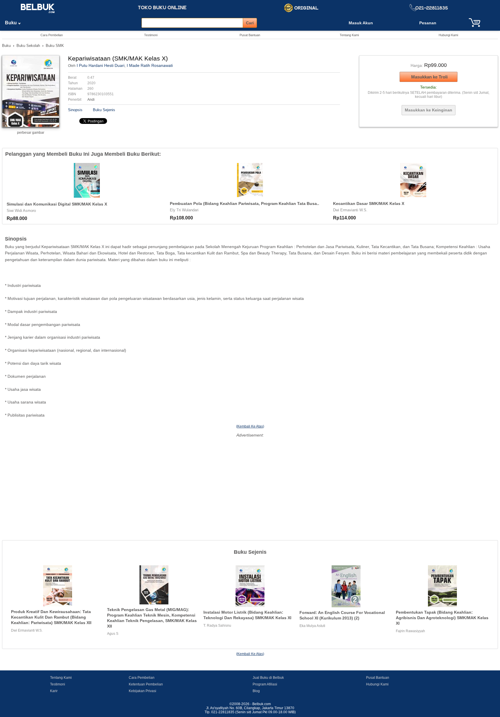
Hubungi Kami (448, 35)
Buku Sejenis (104, 110)
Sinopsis (75, 110)
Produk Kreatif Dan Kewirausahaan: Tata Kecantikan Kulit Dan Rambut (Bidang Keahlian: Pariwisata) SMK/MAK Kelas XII (51, 617)
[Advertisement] (250, 479)
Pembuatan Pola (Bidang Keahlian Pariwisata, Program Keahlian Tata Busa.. (244, 203)
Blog (256, 691)
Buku (11, 22)
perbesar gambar (30, 133)
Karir (54, 691)
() (250, 426)
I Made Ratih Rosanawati (150, 65)
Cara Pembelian (52, 35)
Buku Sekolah (28, 45)
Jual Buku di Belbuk (268, 678)
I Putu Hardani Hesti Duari (100, 65)
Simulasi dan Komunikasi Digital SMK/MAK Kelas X (57, 204)
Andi (91, 100)
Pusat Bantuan (250, 35)
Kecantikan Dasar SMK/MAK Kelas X (368, 203)
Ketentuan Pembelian (146, 684)
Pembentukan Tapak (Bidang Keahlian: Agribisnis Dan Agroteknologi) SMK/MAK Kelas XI (442, 617)
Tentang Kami (349, 35)
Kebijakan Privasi (142, 691)
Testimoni (150, 35)
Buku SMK (55, 45)
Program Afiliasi (265, 684)
